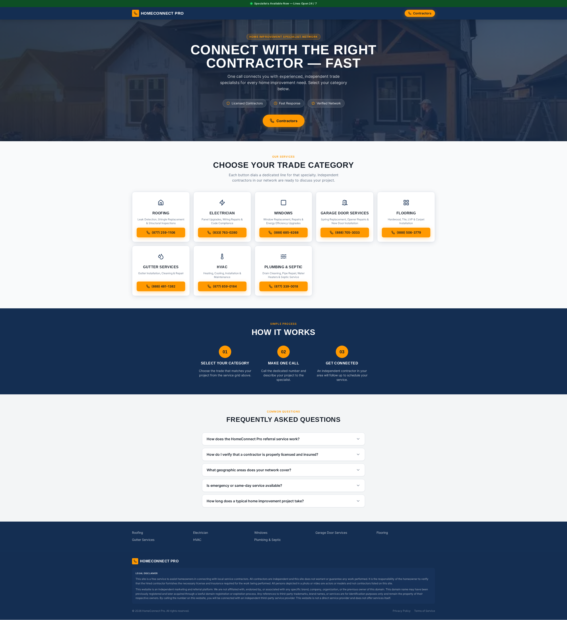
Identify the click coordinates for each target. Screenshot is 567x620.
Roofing (137, 532)
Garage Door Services (331, 532)
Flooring (382, 532)
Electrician (200, 532)
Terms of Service (424, 610)
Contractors (422, 13)
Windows (260, 532)
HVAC (197, 540)
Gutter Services (143, 540)
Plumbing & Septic (267, 540)
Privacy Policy (402, 610)
